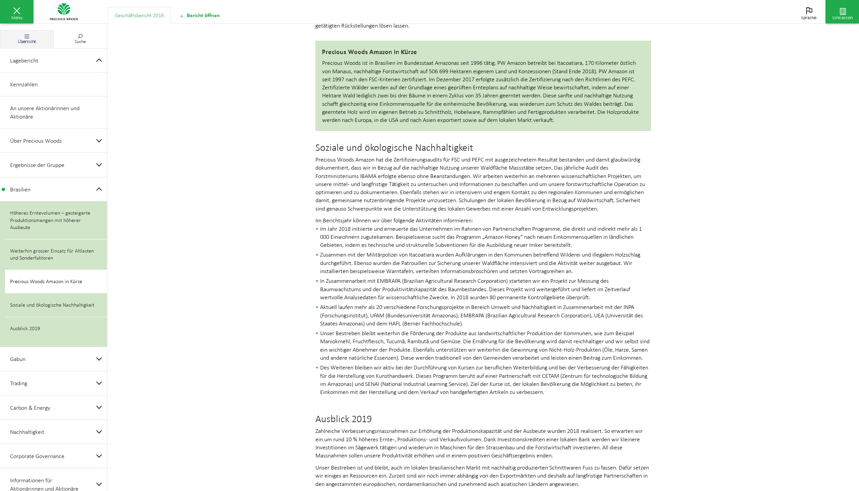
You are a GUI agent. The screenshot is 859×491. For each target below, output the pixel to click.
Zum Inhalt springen (50, 4)
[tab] (139, 15)
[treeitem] (53, 61)
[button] (17, 12)
